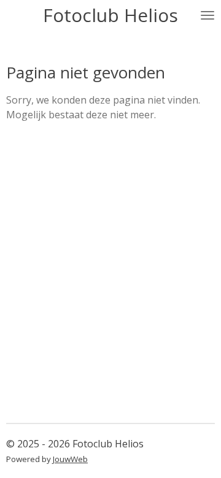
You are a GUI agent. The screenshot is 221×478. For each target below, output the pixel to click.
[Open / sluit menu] (207, 15)
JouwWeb (70, 459)
